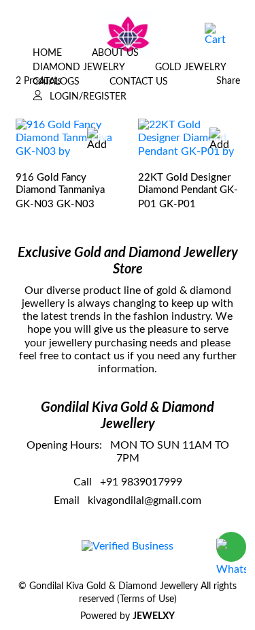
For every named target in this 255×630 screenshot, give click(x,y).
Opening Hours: (64, 445)
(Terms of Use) (147, 599)
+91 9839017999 (141, 482)
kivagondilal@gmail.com (144, 500)
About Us (115, 53)
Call (82, 482)
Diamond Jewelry (79, 67)
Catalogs (56, 82)
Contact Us (138, 82)
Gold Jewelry (190, 67)
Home (47, 53)
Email (67, 500)
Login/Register (88, 97)
